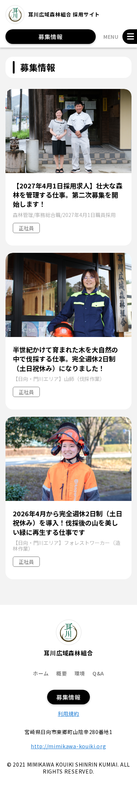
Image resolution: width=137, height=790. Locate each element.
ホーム (41, 673)
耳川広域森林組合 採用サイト (64, 14)
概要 (61, 673)
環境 (80, 673)
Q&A (98, 673)
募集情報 (50, 36)
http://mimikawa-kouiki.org (68, 746)
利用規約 (68, 713)
